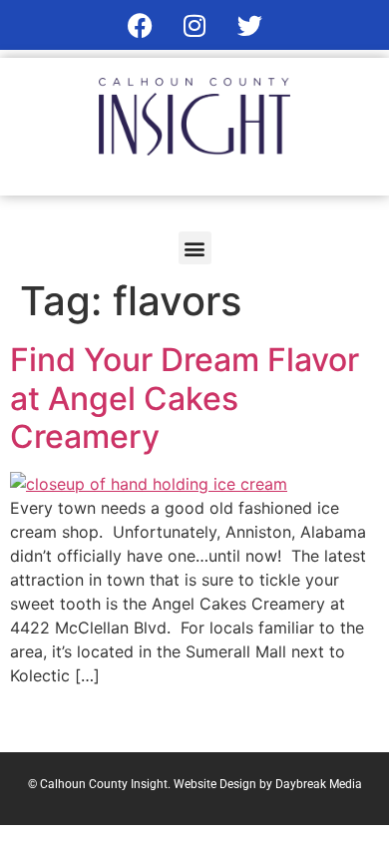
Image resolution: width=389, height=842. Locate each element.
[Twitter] (249, 25)
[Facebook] (140, 25)
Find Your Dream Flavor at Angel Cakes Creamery (184, 398)
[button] (195, 247)
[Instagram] (194, 25)
